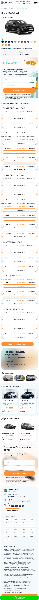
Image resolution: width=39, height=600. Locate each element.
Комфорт (7, 124)
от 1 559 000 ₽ (21, 148)
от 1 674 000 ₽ (21, 157)
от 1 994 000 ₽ (21, 291)
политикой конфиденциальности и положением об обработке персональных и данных (18, 96)
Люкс (6, 157)
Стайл (6, 166)
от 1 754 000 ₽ (21, 215)
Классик (7, 115)
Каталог (11, 8)
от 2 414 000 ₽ (21, 333)
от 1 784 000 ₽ (21, 258)
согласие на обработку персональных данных (19, 559)
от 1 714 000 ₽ (21, 166)
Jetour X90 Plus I (7, 400)
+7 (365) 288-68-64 (23, 3)
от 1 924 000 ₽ (21, 233)
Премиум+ (8, 333)
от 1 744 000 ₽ (21, 249)
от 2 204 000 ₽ (21, 300)
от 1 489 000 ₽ (21, 139)
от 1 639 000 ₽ (21, 206)
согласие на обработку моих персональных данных (19, 97)
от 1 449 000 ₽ (21, 115)
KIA (17, 8)
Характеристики (22, 103)
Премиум (7, 300)
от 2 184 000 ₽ (21, 316)
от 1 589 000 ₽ (21, 182)
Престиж (7, 233)
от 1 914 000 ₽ (21, 266)
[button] (37, 378)
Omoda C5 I (24, 400)
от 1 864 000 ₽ (21, 282)
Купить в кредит (19, 118)
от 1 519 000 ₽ (21, 124)
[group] (8, 378)
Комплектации (7, 103)
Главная (4, 8)
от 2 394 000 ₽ (21, 325)
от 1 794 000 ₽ (21, 224)
